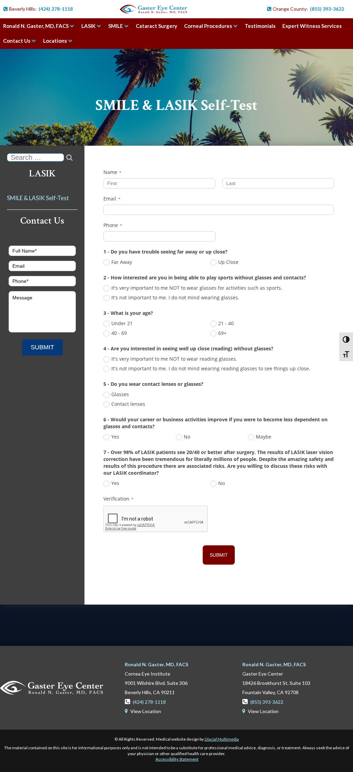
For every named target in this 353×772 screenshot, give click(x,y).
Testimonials (260, 26)
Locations (55, 41)
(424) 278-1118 (56, 9)
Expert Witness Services (312, 26)
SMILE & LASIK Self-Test (176, 105)
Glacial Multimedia (221, 739)
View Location (143, 711)
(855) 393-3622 (327, 9)
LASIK (88, 26)
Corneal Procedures (208, 26)
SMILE (115, 26)
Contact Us (16, 41)
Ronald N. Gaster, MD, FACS (36, 26)
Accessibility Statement (177, 759)
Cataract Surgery (156, 26)
